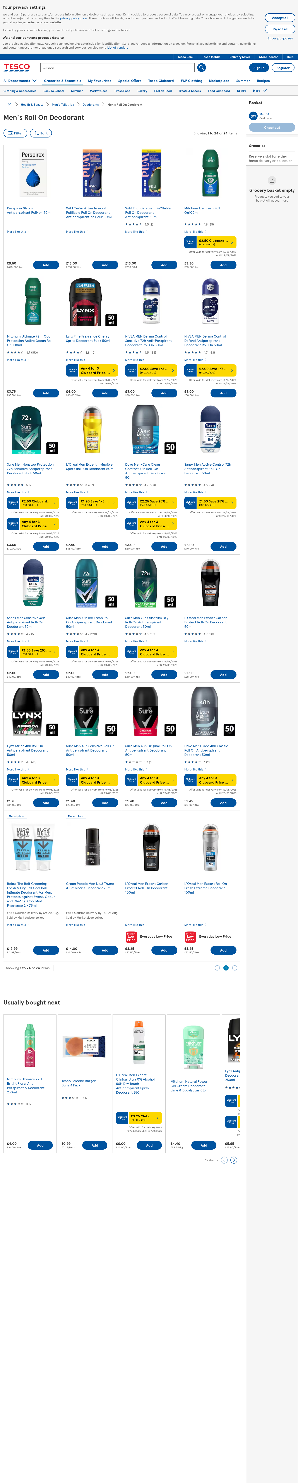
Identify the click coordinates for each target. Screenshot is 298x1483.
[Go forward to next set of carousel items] (233, 1160)
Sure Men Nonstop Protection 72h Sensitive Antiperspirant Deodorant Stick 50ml (30, 468)
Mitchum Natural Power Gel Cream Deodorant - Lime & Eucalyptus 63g (189, 1086)
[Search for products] (201, 67)
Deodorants (91, 104)
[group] (29, 1083)
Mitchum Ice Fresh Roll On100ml (202, 210)
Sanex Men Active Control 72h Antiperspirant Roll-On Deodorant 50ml (207, 468)
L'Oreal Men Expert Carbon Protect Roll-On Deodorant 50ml (205, 622)
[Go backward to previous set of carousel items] (224, 1160)
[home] (9, 104)
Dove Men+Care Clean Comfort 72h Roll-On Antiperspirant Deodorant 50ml (145, 471)
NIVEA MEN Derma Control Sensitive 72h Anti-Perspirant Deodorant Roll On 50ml (148, 340)
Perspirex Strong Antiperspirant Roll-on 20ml (29, 210)
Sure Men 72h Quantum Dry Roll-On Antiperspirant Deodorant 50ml (146, 622)
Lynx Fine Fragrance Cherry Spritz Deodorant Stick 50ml (88, 338)
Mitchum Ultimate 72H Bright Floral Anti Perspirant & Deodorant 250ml (26, 1085)
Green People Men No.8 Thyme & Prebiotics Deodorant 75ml (90, 885)
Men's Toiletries (63, 104)
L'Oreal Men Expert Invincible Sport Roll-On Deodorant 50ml (90, 466)
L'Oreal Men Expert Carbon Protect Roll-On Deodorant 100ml (146, 888)
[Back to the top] (151, 985)
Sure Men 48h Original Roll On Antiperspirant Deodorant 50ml (148, 750)
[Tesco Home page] (16, 68)
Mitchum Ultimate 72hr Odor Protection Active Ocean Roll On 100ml (29, 340)
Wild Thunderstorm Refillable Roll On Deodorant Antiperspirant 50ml (148, 212)
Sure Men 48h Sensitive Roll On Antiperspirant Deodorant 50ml (90, 750)
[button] (185, 57)
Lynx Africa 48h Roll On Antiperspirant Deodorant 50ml (27, 750)
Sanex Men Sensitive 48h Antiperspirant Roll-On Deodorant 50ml (26, 622)
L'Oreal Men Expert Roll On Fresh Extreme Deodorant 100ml (205, 888)
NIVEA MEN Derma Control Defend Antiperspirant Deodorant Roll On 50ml (205, 340)
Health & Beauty (32, 104)
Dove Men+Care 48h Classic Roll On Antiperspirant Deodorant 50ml (206, 750)
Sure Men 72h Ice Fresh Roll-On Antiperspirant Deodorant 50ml (89, 622)
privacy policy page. (74, 18)
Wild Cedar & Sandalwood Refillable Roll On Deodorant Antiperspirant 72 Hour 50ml (89, 212)
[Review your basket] (253, 116)
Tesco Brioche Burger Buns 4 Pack (79, 1083)
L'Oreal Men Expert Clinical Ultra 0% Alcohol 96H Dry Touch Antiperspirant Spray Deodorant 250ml (135, 1083)
